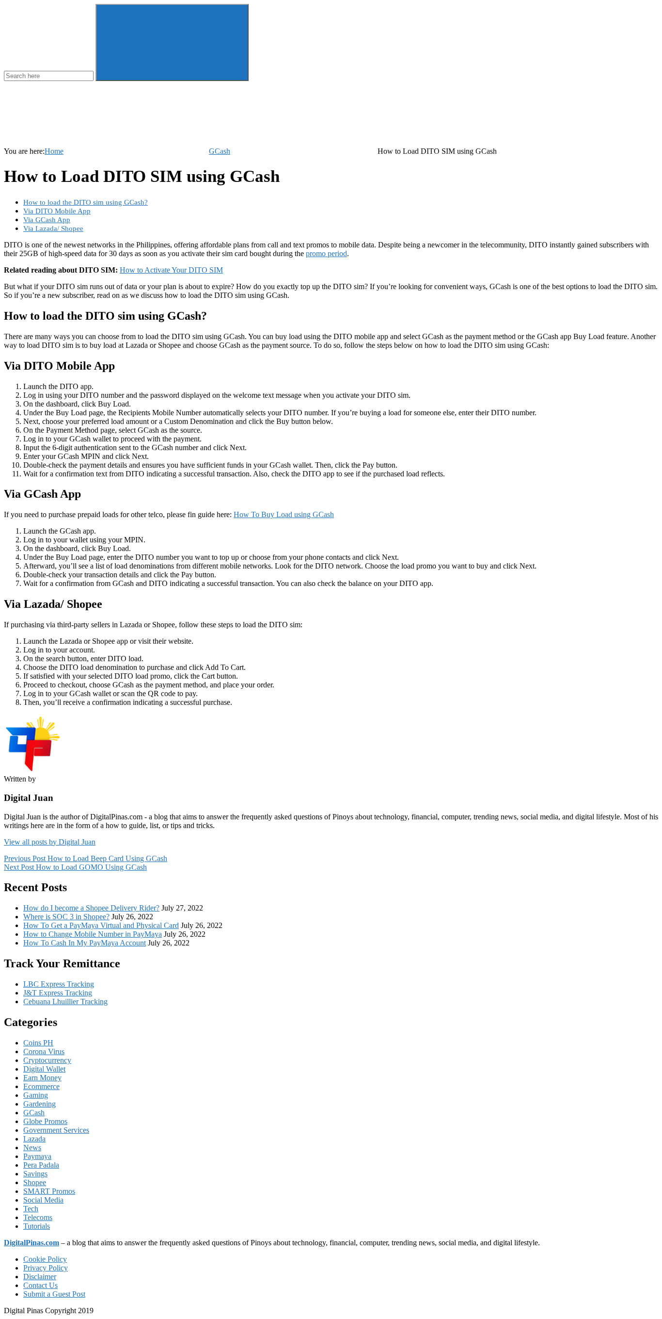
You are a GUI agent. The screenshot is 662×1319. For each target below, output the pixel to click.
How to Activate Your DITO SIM (171, 270)
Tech (30, 1209)
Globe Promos (45, 1121)
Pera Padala (41, 1165)
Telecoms (37, 1217)
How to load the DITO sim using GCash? (85, 202)
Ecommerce (41, 1086)
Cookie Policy (45, 1259)
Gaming (35, 1095)
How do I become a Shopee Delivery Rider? (91, 908)
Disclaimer (39, 1276)
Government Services (56, 1130)
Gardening (39, 1104)
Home (54, 151)
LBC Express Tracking (58, 984)
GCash (219, 151)
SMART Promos (49, 1191)
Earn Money (42, 1078)
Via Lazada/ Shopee (53, 228)
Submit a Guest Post (54, 1294)
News (32, 1147)
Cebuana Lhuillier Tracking (65, 1001)
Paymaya (37, 1156)
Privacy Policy (45, 1268)
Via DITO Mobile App (57, 211)
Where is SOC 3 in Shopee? (66, 916)
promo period (326, 253)
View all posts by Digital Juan (49, 842)
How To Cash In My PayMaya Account (84, 943)
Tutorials (36, 1226)
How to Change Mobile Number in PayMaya (92, 934)
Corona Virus (43, 1051)
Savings (35, 1174)
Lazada (34, 1139)
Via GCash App (46, 219)
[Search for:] (49, 75)
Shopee (34, 1182)
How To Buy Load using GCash (284, 514)
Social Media (43, 1200)
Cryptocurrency (47, 1060)
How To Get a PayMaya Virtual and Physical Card (101, 925)
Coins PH (38, 1043)
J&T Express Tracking (57, 993)
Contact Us (40, 1285)
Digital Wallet (44, 1069)
